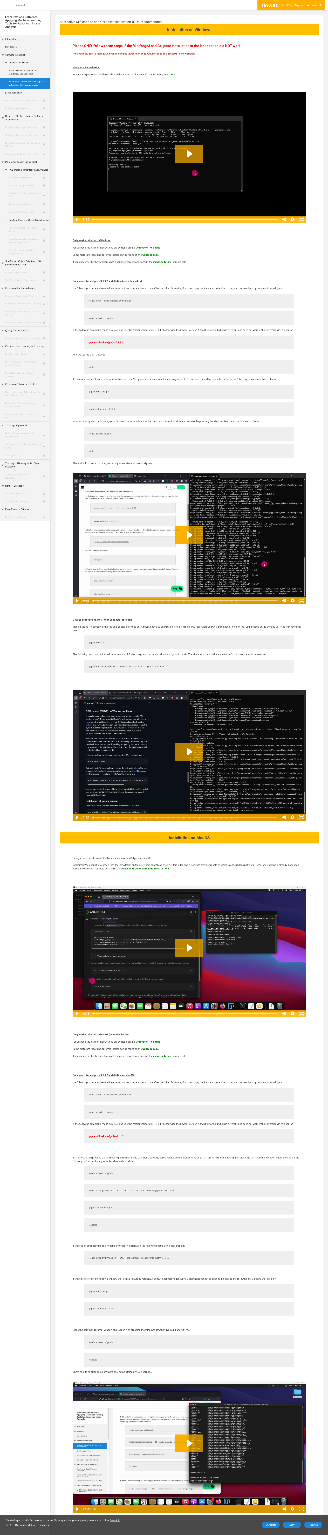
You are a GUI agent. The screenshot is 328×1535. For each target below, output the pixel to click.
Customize (271, 1525)
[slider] (185, 219)
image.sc (158, 1056)
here (172, 74)
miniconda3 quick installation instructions (145, 868)
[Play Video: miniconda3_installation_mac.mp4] (189, 948)
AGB (8, 1525)
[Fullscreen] (301, 219)
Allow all (313, 1525)
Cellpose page (150, 254)
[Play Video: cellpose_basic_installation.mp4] (189, 535)
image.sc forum (162, 262)
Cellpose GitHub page (147, 247)
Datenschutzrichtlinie (25, 1525)
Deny (292, 1525)
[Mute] (283, 219)
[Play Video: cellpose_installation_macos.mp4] (189, 1443)
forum (167, 1056)
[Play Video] (77, 219)
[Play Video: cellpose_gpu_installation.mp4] (189, 752)
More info (115, 1520)
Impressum (44, 1525)
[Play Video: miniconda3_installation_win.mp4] (189, 154)
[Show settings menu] (292, 219)
